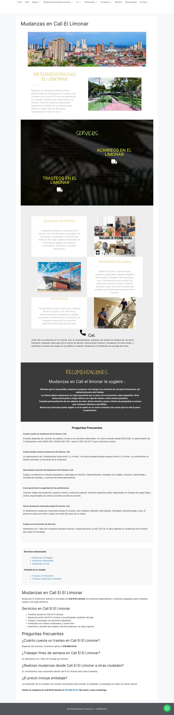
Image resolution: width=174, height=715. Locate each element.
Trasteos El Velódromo (43, 576)
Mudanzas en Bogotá (42, 558)
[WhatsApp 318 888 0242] (167, 708)
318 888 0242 (71, 690)
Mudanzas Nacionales (42, 560)
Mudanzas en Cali (40, 564)
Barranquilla (90, 2)
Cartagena (104, 2)
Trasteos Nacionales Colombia (46, 579)
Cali (77, 2)
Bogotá (35, 2)
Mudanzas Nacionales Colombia (57, 2)
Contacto (143, 2)
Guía (27, 2)
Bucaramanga (131, 2)
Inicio (20, 2)
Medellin (118, 2)
